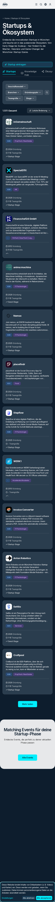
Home (7, 18)
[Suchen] (47, 92)
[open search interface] (41, 4)
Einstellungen (7, 898)
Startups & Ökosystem (20, 18)
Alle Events (27, 757)
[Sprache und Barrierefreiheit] (45, 4)
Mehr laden (27, 704)
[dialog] (27, 892)
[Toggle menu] (36, 4)
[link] (27, 138)
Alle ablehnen (28, 898)
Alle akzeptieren (44, 898)
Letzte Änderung (39, 110)
